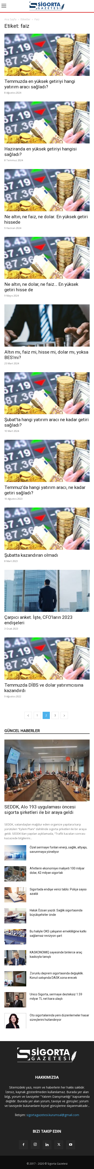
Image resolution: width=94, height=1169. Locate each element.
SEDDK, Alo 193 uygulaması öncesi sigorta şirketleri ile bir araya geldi (40, 809)
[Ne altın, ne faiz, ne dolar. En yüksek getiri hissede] (47, 190)
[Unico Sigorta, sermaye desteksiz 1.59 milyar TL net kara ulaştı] (15, 999)
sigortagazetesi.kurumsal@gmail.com (52, 1115)
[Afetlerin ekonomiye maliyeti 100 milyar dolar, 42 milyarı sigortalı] (15, 873)
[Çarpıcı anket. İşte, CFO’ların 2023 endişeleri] (47, 591)
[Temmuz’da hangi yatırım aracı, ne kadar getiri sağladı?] (47, 461)
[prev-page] (28, 715)
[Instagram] (35, 1144)
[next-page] (64, 715)
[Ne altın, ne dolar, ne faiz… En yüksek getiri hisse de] (47, 258)
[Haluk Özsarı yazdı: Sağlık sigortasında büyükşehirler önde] (15, 915)
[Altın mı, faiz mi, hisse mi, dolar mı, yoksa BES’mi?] (47, 325)
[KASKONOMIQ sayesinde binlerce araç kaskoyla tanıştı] (15, 957)
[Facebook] (23, 1144)
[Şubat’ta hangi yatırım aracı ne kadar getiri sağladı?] (47, 393)
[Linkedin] (47, 1144)
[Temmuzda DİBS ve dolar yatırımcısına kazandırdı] (47, 658)
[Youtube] (70, 1144)
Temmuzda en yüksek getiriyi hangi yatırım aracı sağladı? (39, 84)
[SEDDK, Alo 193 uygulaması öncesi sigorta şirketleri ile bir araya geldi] (47, 770)
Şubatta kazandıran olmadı (31, 555)
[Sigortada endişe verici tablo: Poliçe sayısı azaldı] (15, 894)
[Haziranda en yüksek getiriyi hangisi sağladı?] (47, 122)
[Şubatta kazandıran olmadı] (47, 529)
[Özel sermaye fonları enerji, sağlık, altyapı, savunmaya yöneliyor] (15, 852)
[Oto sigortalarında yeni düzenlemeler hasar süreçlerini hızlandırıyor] (15, 1020)
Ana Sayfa (10, 19)
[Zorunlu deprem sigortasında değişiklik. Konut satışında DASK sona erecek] (15, 978)
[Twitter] (58, 1144)
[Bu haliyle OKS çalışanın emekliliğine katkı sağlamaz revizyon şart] (15, 936)
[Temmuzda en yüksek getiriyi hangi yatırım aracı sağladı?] (47, 55)
